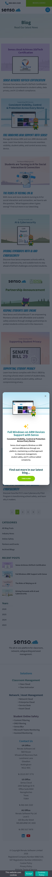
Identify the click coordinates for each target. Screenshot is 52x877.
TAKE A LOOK (26, 478)
